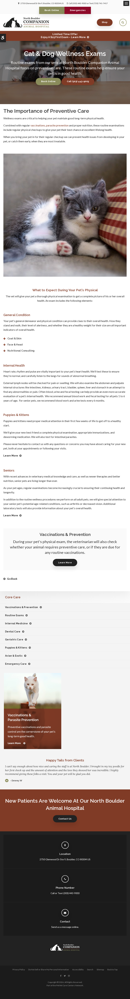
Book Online (52, 10)
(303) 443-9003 (79, 3)
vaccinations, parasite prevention (49, 125)
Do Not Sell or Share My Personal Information (48, 969)
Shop (105, 22)
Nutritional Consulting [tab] (21, 350)
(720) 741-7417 (100, 3)
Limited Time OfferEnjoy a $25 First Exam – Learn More (63, 36)
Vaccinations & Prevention (21, 607)
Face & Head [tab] (15, 344)
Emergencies (78, 10)
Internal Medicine (16, 623)
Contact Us (64, 818)
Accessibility (78, 969)
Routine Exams (14, 615)
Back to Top (112, 969)
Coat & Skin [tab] (14, 338)
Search (90, 969)
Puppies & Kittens (16, 647)
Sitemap (100, 969)
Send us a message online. (65, 926)
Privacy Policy (19, 969)
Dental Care (12, 631)
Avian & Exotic (14, 655)
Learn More (10, 455)
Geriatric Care (14, 639)
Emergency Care (16, 664)
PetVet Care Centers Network (69, 985)
